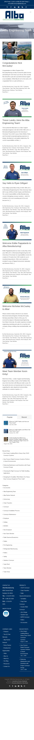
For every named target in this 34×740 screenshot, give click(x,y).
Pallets (5, 541)
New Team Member (8, 533)
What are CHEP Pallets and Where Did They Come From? (19, 430)
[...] (23, 81)
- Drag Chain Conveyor (23, 603)
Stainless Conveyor (8, 560)
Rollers (5, 552)
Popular (10, 417)
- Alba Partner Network (6, 641)
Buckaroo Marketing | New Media (20, 682)
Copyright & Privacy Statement (19, 681)
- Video (4, 653)
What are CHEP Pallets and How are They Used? (19, 422)
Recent (24, 417)
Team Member (5, 88)
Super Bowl (6, 564)
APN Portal (7, 1)
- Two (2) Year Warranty (6, 636)
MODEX (5, 526)
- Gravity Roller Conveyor (23, 608)
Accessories (6, 487)
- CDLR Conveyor (24, 587)
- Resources (5, 663)
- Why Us (5, 656)
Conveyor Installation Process (11, 510)
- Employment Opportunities (6, 649)
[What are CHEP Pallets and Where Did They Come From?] (6, 430)
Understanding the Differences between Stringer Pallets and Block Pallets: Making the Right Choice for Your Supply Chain (18, 440)
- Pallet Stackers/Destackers (25, 594)
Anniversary (6, 499)
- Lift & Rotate (23, 612)
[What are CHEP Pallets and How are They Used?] (6, 422)
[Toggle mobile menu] (31, 12)
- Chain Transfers (24, 590)
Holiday (5, 522)
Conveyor (6, 506)
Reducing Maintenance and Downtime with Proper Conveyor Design (25, 663)
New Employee (20, 147)
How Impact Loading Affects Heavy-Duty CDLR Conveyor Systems (25, 635)
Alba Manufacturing (8, 86)
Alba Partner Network (9, 495)
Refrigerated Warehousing (10, 549)
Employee (12, 90)
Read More (5, 92)
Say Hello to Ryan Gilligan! (15, 183)
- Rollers (21, 619)
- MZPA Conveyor (24, 617)
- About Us (5, 658)
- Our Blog (5, 661)
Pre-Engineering (7, 545)
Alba (14, 88)
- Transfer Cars (23, 614)
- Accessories (23, 622)
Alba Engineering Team (21, 88)
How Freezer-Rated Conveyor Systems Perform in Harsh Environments (25, 649)
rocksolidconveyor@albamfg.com (17, 3)
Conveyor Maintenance (9, 514)
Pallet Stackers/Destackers (10, 537)
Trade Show (6, 571)
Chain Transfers (7, 503)
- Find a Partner (6, 645)
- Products (5, 631)
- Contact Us (6, 666)
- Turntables (22, 598)
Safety (5, 556)
